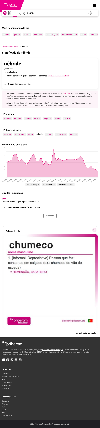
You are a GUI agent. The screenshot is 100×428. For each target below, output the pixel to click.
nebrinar (73, 134)
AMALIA (66, 93)
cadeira (6, 34)
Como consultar (7, 382)
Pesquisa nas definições (10, 377)
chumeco (38, 34)
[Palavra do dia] (94, 230)
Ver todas (50, 216)
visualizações (52, 34)
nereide (67, 118)
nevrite (37, 118)
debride (7, 118)
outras (83, 34)
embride (17, 118)
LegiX (4, 410)
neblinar (7, 134)
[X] (20, 361)
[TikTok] (12, 361)
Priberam (5, 404)
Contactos (5, 401)
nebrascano (20, 134)
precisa (27, 34)
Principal (5, 374)
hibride (57, 118)
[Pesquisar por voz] (24, 13)
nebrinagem (61, 134)
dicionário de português (52, 350)
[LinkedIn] (16, 361)
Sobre (4, 380)
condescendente (69, 34)
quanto (17, 34)
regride (28, 118)
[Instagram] (8, 361)
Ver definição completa (86, 333)
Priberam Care (7, 416)
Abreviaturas (6, 385)
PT (5, 13)
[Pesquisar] (19, 13)
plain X (4, 413)
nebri (30, 134)
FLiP (3, 407)
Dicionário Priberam (10, 46)
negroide (47, 118)
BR (9, 13)
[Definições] (90, 13)
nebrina (49, 134)
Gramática (5, 388)
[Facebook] (4, 361)
